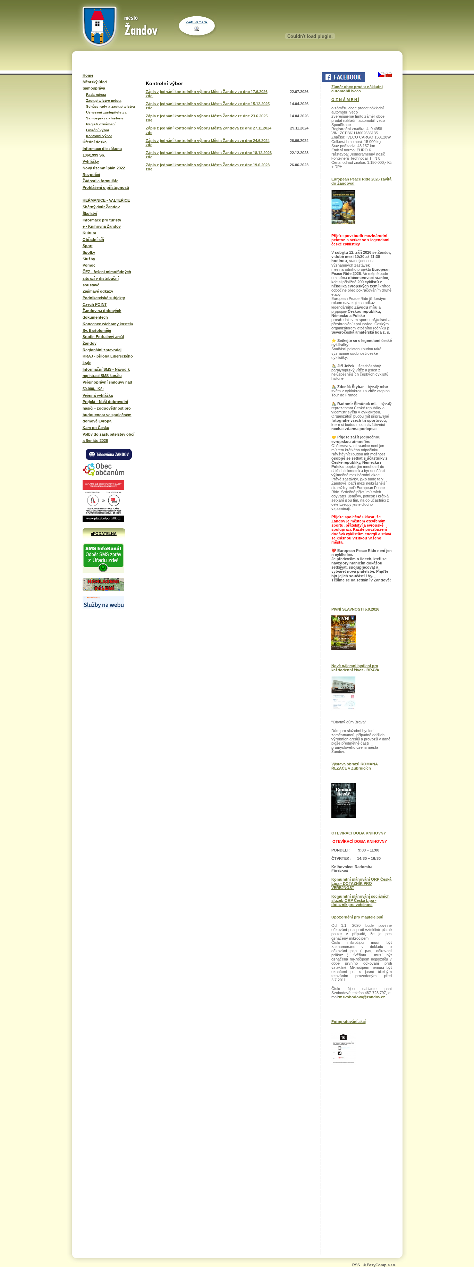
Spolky (89, 252)
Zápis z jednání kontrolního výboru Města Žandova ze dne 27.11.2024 (208, 128)
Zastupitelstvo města (103, 100)
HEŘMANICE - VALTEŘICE (106, 200)
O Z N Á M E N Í (345, 100)
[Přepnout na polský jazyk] (388, 75)
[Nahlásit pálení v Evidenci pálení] (103, 590)
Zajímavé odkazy (98, 291)
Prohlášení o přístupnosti (106, 187)
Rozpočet (91, 175)
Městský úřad (95, 82)
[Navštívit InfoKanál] (103, 571)
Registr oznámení (101, 124)
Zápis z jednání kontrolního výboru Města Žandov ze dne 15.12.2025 (208, 104)
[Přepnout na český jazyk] (381, 75)
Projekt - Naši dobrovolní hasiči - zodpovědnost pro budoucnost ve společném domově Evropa (107, 411)
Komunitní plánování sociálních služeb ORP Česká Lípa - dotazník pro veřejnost (360, 900)
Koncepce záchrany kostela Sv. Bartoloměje (108, 327)
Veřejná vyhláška (98, 395)
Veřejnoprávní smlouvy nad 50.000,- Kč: (107, 385)
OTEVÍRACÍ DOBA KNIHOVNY (358, 833)
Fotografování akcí (348, 1022)
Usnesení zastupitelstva (106, 112)
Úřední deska (95, 142)
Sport (88, 246)
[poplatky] (103, 607)
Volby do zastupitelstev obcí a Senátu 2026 (108, 437)
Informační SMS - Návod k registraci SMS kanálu (106, 372)
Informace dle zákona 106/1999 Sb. (102, 151)
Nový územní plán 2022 (104, 168)
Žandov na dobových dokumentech (102, 314)
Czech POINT (95, 304)
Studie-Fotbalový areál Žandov (103, 340)
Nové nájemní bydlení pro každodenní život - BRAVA (355, 668)
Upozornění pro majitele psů (357, 917)
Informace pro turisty (102, 220)
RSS (356, 1265)
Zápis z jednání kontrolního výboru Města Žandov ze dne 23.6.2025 (207, 116)
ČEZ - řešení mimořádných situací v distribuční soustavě (107, 278)
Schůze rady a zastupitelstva (110, 106)
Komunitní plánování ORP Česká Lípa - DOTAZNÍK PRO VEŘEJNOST (361, 883)
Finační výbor (97, 130)
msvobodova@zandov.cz (362, 997)
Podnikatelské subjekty (104, 298)
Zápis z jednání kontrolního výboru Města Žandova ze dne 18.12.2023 (209, 153)
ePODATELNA (104, 533)
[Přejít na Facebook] (343, 77)
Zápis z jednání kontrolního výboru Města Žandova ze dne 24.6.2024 (208, 141)
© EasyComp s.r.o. (379, 1265)
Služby (89, 259)
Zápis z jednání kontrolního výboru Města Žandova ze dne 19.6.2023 (208, 165)
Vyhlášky (91, 161)
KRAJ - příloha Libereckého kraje (108, 359)
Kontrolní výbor (99, 136)
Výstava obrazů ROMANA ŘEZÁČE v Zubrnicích (354, 766)
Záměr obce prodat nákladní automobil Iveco (357, 89)
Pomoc (89, 265)
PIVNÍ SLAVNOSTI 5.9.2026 (355, 609)
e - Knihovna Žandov (102, 226)
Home (88, 75)
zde (149, 96)
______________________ (105, 194)
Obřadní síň (93, 239)
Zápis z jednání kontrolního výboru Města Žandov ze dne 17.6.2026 (207, 92)
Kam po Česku (96, 428)
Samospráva (94, 88)
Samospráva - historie (105, 118)
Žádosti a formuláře (100, 181)
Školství (90, 213)
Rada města (96, 95)
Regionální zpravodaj (102, 350)
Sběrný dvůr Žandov (101, 207)
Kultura (89, 233)
